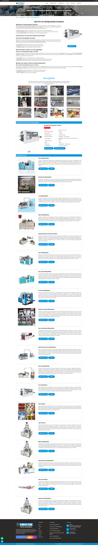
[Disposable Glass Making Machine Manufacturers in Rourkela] (26, 184)
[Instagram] (96, 1)
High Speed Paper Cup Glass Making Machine (47, 347)
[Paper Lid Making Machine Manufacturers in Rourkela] (26, 260)
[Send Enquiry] (2, 541)
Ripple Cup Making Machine (43, 214)
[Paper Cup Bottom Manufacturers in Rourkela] (26, 430)
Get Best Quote (49, 148)
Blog (39, 528)
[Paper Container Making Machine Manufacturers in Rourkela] (26, 279)
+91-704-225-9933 (5, 0)
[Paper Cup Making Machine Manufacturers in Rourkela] (26, 165)
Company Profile (53, 3)
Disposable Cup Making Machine (44, 498)
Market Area (40, 536)
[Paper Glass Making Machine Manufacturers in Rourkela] (26, 373)
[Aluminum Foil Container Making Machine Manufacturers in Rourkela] (26, 317)
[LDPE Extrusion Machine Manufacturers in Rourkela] (26, 487)
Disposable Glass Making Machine (44, 177)
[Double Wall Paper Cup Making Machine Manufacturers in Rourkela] (26, 468)
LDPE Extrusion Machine (43, 479)
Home (47, 3)
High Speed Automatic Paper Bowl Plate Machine (47, 233)
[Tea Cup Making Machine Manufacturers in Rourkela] (26, 203)
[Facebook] (94, 1)
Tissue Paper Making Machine (44, 290)
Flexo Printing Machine (42, 385)
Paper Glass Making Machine (43, 366)
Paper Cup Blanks (41, 403)
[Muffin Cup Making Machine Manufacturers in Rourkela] (26, 449)
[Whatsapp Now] (2, 538)
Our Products (61, 3)
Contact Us (79, 3)
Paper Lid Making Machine (43, 252)
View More (51, 168)
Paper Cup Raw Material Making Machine (46, 328)
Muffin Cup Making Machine (43, 441)
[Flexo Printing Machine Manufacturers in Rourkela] (26, 392)
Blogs (68, 3)
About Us (40, 526)
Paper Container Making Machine (44, 271)
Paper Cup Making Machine (43, 158)
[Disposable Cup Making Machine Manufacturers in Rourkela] (26, 506)
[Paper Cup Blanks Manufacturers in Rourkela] (26, 411)
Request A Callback (60, 148)
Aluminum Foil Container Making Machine (46, 309)
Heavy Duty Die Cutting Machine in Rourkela (52, 125)
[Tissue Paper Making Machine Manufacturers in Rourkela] (26, 298)
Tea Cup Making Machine (43, 196)
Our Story (73, 3)
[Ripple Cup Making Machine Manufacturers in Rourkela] (26, 222)
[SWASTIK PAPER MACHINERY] (20, 3)
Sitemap (39, 534)
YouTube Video (48, 127)
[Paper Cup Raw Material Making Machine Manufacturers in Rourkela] (26, 335)
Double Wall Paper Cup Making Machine (46, 460)
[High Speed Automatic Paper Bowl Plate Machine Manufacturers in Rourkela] (26, 241)
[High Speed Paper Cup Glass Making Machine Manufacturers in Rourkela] (26, 354)
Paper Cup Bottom (41, 422)
